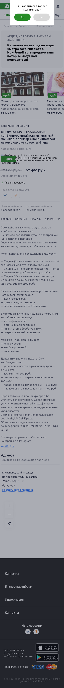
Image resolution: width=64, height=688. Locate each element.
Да (22, 17)
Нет (41, 17)
